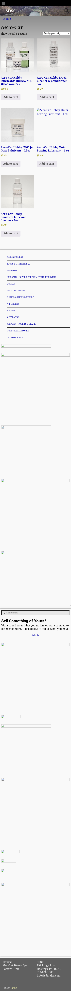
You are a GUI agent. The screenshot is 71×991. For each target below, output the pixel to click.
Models (11, 284)
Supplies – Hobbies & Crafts (21, 324)
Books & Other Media (18, 264)
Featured (12, 270)
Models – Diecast (16, 290)
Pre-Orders (13, 304)
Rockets (11, 310)
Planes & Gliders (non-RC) (20, 297)
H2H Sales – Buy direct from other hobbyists (31, 277)
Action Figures (15, 257)
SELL (35, 634)
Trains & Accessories (18, 331)
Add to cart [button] (10, 97)
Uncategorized (15, 337)
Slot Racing (13, 317)
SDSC (11, 11)
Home (7, 18)
